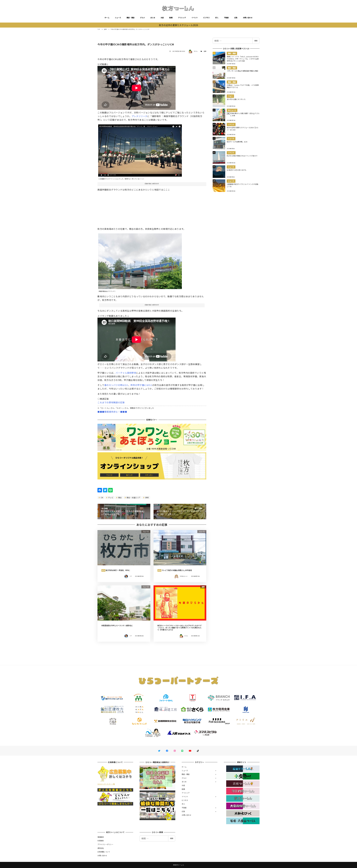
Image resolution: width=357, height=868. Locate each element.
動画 (171, 17)
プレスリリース (139, 116)
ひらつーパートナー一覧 (106, 784)
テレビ (110, 497)
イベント (194, 17)
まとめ (152, 17)
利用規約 (100, 840)
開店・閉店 (130, 17)
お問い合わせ (247, 17)
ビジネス (206, 17)
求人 (216, 17)
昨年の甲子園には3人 (141, 384)
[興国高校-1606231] (140, 260)
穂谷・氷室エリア (133, 497)
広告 (235, 17)
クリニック (182, 17)
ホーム (107, 17)
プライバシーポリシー (105, 844)
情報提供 (100, 837)
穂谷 (120, 497)
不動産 (226, 17)
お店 (162, 17)
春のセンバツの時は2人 (116, 384)
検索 (255, 41)
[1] (140, 149)
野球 (147, 497)
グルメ (142, 17)
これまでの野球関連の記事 (111, 402)
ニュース (118, 17)
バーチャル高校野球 (126, 372)
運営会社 (100, 848)
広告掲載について (103, 852)
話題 (205, 51)
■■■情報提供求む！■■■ (112, 411)
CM (101, 497)
